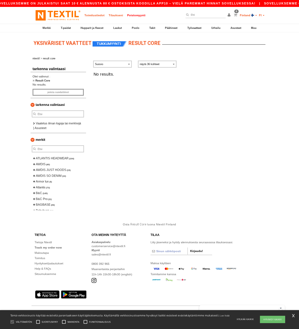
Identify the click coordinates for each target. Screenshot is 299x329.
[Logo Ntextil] (58, 15)
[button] (230, 15)
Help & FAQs (43, 268)
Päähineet (171, 27)
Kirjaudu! (196, 251)
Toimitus (40, 258)
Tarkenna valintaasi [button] (50, 104)
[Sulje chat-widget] (281, 308)
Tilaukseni (116, 15)
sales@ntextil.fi (101, 254)
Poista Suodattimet (58, 92)
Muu (253, 27)
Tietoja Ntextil (43, 242)
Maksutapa (42, 252)
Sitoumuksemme (45, 274)
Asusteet (235, 27)
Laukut (117, 27)
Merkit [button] (40, 139)
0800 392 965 (100, 263)
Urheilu (215, 27)
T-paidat (66, 27)
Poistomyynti (136, 15)
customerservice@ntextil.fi (108, 246)
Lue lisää (224, 315)
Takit (152, 27)
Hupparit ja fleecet (92, 27)
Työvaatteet (194, 27)
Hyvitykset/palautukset (49, 263)
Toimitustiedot (94, 15)
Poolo (135, 27)
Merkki (47, 27)
